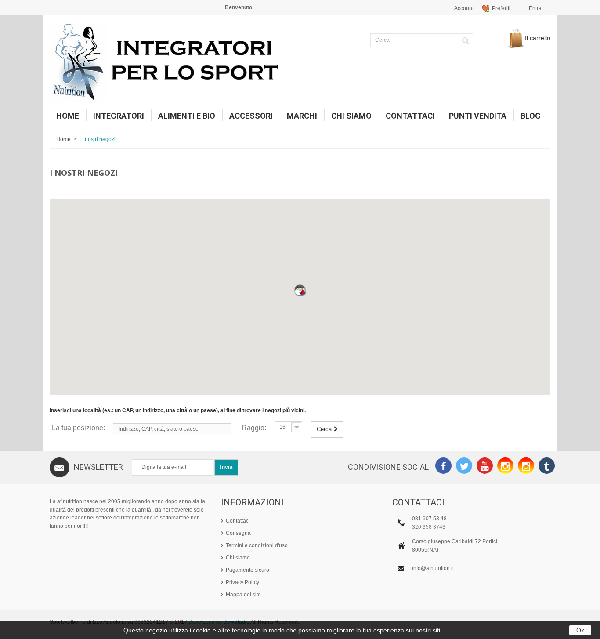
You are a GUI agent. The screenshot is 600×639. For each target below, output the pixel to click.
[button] (300, 290)
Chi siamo (238, 558)
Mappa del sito (243, 595)
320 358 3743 (428, 527)
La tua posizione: (78, 428)
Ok (580, 630)
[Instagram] (505, 466)
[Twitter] (464, 466)
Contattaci (238, 521)
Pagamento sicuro (247, 570)
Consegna (238, 533)
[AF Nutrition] (171, 62)
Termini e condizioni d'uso (257, 545)
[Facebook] (443, 466)
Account (463, 8)
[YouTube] (485, 466)
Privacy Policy (242, 582)
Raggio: (254, 428)
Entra (535, 8)
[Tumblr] (547, 466)
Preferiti (501, 8)
